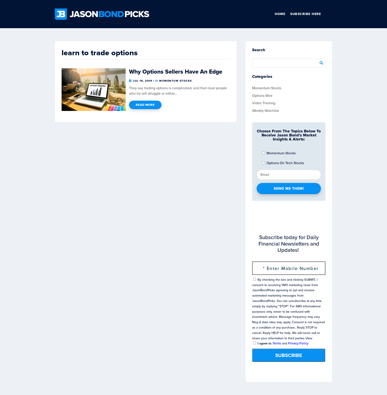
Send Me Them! (289, 188)
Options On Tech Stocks (285, 163)
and (282, 343)
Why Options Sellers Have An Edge (175, 71)
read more (145, 105)
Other (330, 14)
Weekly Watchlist (265, 110)
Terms (276, 343)
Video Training (263, 103)
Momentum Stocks (175, 81)
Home (280, 14)
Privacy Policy (298, 343)
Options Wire (262, 95)
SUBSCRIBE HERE (305, 14)
